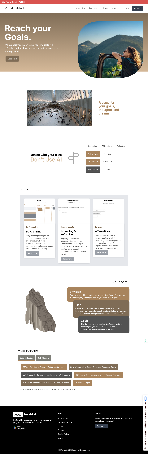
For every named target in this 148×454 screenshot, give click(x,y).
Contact (61, 430)
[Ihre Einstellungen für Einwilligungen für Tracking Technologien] (146, 340)
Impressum (62, 438)
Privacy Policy (63, 418)
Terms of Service (65, 422)
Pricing (60, 426)
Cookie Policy (63, 434)
